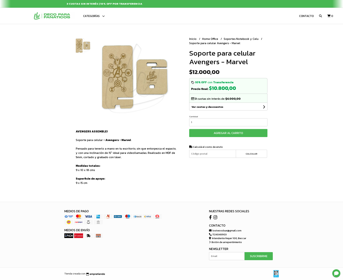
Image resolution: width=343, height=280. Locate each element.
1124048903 (219, 234)
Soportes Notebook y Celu (241, 39)
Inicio (193, 39)
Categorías (91, 16)
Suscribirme (258, 256)
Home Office (210, 39)
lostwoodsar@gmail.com (226, 230)
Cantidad (193, 116)
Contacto (306, 16)
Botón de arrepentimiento (226, 242)
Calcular (251, 153)
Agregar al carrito (228, 133)
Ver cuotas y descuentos (207, 107)
